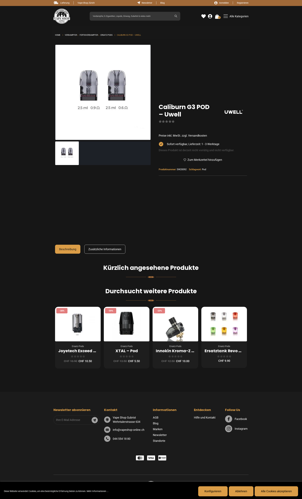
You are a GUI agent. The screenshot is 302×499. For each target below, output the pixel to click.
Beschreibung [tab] (67, 249)
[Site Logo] (61, 16)
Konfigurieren (212, 491)
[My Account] (210, 16)
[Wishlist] (203, 16)
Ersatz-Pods (78, 346)
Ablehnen (241, 491)
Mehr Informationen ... (98, 491)
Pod (204, 169)
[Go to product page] (224, 324)
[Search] (175, 16)
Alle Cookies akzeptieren (276, 491)
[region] (151, 490)
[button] (236, 16)
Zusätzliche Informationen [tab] (104, 249)
